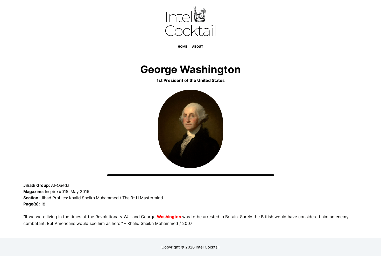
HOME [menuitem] (182, 46)
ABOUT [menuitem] (197, 46)
